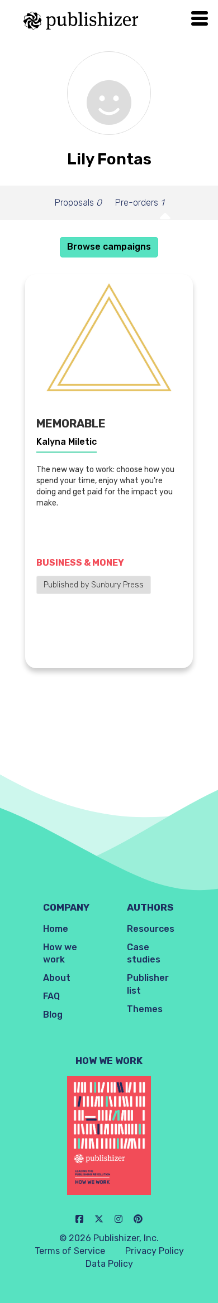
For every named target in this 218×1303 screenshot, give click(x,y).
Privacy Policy (154, 1251)
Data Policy (109, 1263)
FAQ (51, 996)
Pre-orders (139, 202)
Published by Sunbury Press (94, 585)
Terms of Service (70, 1251)
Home (55, 928)
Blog (53, 1014)
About (56, 978)
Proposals (78, 202)
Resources (150, 928)
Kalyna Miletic (66, 441)
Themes (145, 1009)
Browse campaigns (109, 246)
